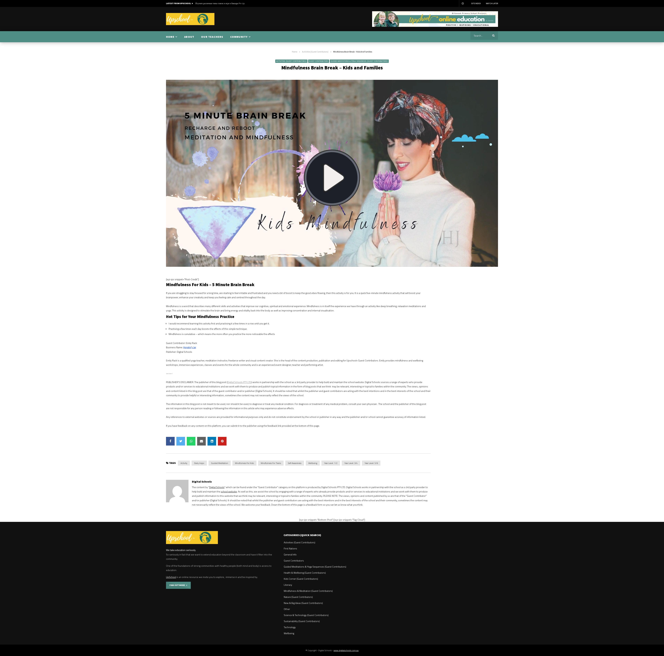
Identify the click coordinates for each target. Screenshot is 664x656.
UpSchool (171, 577)
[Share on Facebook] (170, 441)
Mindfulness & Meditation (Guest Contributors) (308, 591)
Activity (184, 463)
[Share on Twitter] (180, 441)
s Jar (194, 347)
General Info (290, 554)
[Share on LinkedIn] (212, 441)
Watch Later (492, 3)
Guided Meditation (219, 463)
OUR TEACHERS (212, 36)
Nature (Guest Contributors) (298, 597)
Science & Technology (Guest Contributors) (306, 615)
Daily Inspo (199, 463)
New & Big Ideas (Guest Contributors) (303, 603)
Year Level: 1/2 (330, 463)
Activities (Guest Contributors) (315, 51)
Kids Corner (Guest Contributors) (301, 579)
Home (294, 51)
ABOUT (189, 36)
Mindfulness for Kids (244, 463)
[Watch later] (462, 3)
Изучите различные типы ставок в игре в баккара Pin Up (220, 3)
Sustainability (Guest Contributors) (302, 621)
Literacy (288, 585)
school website (229, 491)
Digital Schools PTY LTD (239, 382)
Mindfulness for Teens (271, 463)
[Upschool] (190, 19)
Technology (290, 627)
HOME (170, 36)
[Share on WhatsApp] (191, 441)
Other (287, 609)
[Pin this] (222, 441)
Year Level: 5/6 (371, 463)
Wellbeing (312, 463)
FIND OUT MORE (177, 585)
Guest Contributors (318, 61)
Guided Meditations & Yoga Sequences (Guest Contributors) (359, 61)
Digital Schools (202, 481)
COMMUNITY (239, 36)
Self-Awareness (294, 463)
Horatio (187, 347)
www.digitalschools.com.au (346, 650)
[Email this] (201, 441)
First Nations (290, 548)
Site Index (476, 3)
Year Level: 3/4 (351, 463)
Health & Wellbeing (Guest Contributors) (305, 572)
